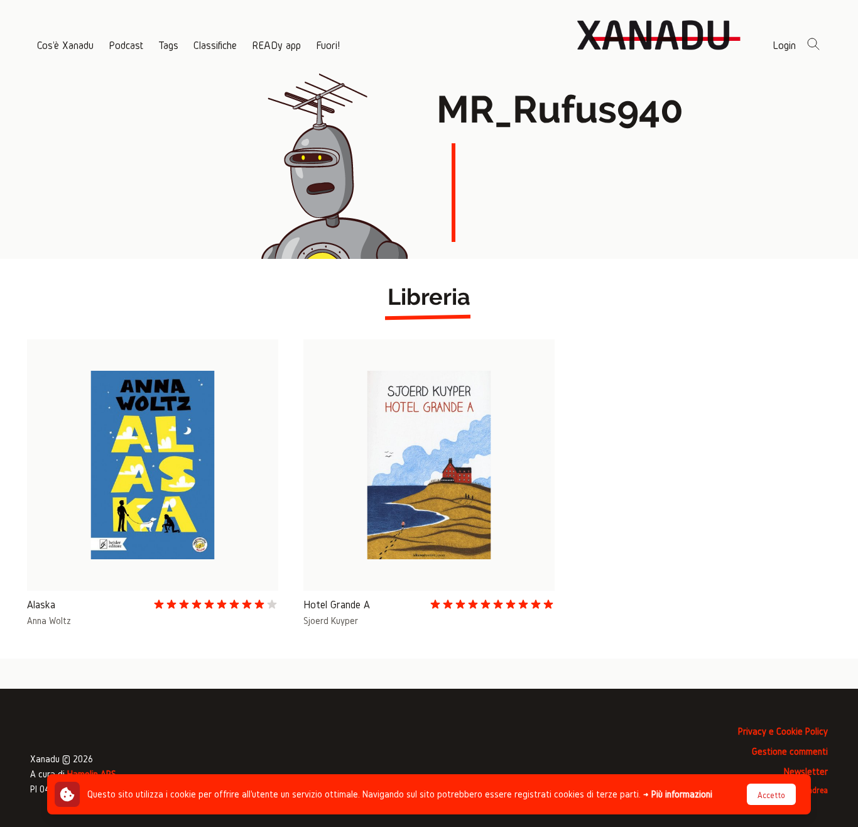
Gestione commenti (790, 751)
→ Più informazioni (677, 794)
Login (784, 45)
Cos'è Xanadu (65, 45)
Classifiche (215, 45)
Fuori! (328, 45)
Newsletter (806, 771)
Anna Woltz (49, 620)
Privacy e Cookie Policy (783, 731)
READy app (276, 45)
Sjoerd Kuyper (330, 620)
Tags (168, 45)
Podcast (126, 45)
